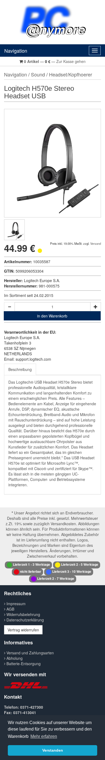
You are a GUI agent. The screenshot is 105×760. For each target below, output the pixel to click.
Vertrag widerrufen (23, 629)
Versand (95, 243)
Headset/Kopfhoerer (70, 74)
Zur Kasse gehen (71, 61)
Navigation (15, 50)
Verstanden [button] (52, 750)
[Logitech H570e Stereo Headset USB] (14, 229)
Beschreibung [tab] (20, 369)
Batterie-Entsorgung (23, 663)
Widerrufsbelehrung (22, 614)
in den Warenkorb (52, 316)
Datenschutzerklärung (24, 619)
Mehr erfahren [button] (43, 736)
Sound (38, 74)
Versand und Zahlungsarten (29, 652)
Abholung (14, 658)
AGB (9, 609)
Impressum (15, 603)
